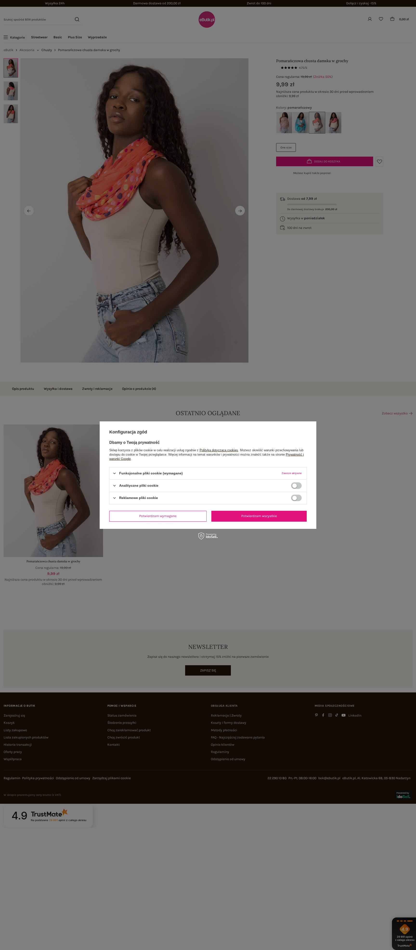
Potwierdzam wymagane (157, 516)
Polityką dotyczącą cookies (219, 450)
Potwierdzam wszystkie (259, 516)
